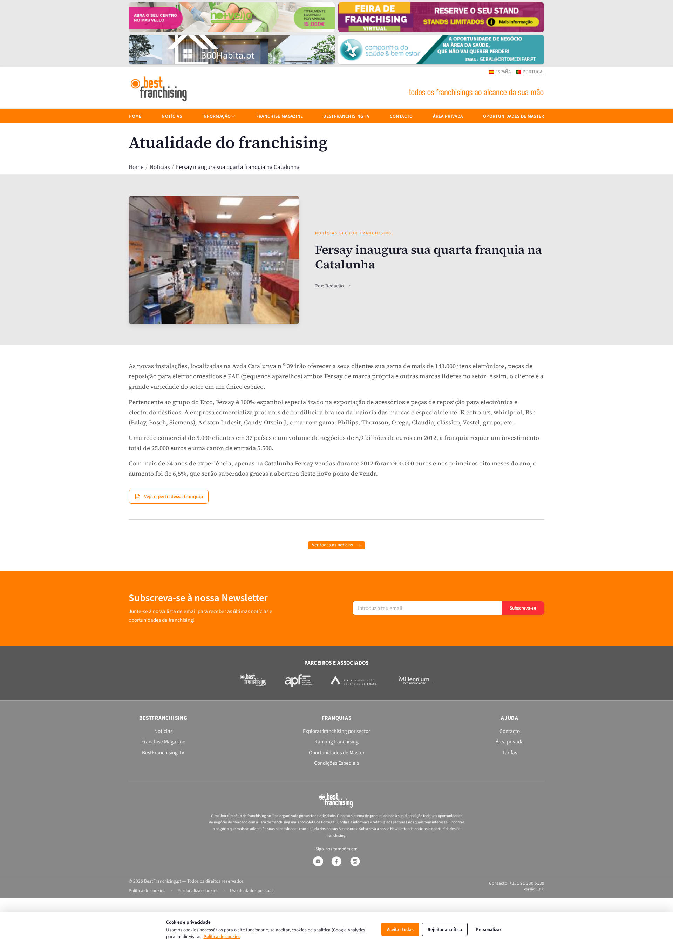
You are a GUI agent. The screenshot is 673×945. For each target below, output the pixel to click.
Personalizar (488, 929)
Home (136, 167)
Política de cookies (222, 936)
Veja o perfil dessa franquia (173, 496)
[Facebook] (336, 861)
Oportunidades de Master (513, 116)
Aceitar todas (400, 929)
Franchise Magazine (279, 116)
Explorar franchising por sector (336, 731)
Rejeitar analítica (445, 929)
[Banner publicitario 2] (441, 17)
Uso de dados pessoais (252, 890)
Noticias (160, 167)
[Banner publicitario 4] (441, 50)
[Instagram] (355, 861)
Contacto (401, 116)
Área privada (448, 116)
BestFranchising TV (346, 116)
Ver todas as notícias (332, 545)
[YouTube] (318, 861)
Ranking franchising (336, 742)
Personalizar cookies (197, 890)
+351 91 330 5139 (526, 883)
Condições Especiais (336, 763)
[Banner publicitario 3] (232, 50)
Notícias (172, 116)
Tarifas (509, 752)
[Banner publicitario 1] (232, 17)
